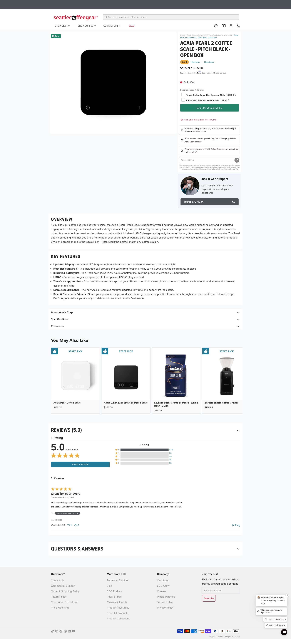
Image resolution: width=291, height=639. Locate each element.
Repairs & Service (117, 580)
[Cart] (237, 26)
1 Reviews (195, 62)
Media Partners (166, 597)
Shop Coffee (85, 26)
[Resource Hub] (215, 26)
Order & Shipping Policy (65, 591)
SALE (131, 26)
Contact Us (57, 580)
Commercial (111, 26)
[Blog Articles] (222, 25)
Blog (109, 586)
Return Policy (59, 597)
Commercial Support (63, 586)
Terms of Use (165, 602)
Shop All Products (117, 613)
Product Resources (118, 607)
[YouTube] (73, 631)
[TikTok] (52, 631)
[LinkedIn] (69, 631)
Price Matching (60, 607)
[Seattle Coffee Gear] (75, 18)
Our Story (163, 580)
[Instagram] (56, 631)
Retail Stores (114, 597)
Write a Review (80, 464)
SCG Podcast (114, 591)
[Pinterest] (65, 631)
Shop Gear (61, 26)
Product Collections (118, 618)
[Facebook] (60, 631)
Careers (161, 591)
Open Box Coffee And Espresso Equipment (204, 35)
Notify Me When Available (209, 108)
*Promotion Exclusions (64, 602)
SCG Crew (163, 586)
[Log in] (230, 26)
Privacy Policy (165, 607)
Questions (209, 62)
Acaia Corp (228, 35)
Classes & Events (117, 602)
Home (182, 35)
